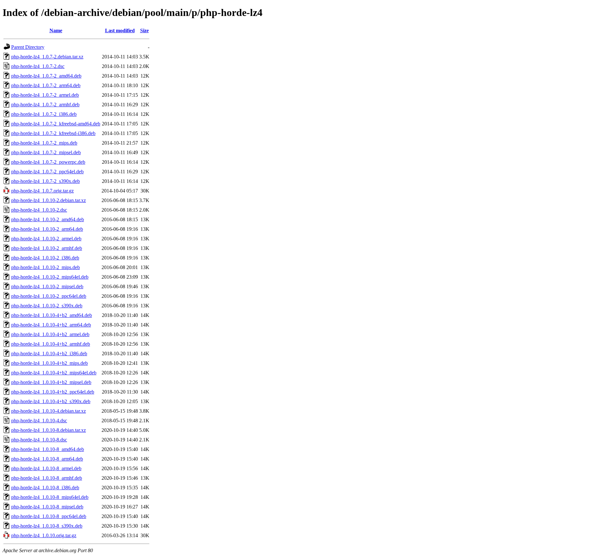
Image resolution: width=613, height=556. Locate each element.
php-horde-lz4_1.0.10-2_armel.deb (46, 238)
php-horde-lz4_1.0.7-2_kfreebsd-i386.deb (53, 133)
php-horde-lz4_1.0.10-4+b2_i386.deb (49, 353)
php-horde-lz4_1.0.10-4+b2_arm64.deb (51, 324)
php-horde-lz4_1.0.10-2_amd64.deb (47, 219)
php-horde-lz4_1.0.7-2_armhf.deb (45, 104)
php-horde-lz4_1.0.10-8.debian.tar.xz (48, 430)
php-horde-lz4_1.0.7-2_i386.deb (44, 114)
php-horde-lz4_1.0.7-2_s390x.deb (45, 181)
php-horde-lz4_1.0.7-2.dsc (37, 66)
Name (55, 30)
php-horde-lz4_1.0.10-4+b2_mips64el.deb (53, 372)
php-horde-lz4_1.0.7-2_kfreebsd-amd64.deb (55, 123)
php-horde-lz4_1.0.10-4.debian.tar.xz (48, 411)
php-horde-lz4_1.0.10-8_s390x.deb (46, 526)
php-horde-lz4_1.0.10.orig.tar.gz (43, 535)
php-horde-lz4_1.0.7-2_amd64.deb (46, 76)
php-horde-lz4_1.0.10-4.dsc (39, 420)
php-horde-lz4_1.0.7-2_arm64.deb (45, 85)
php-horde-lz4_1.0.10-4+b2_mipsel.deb (51, 382)
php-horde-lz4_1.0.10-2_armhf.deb (46, 248)
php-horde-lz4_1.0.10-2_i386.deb (45, 257)
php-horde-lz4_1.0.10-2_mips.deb (45, 267)
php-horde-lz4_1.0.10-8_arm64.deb (47, 459)
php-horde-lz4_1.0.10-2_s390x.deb (46, 305)
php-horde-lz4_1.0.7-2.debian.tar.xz (47, 56)
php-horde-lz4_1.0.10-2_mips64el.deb (49, 277)
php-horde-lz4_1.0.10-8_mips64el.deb (49, 497)
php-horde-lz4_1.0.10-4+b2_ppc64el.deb (52, 391)
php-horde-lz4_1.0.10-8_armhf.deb (46, 478)
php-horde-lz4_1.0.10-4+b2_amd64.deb (51, 315)
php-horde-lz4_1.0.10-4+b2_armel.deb (50, 334)
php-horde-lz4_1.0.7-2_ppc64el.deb (47, 171)
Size (144, 30)
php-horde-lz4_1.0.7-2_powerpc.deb (48, 162)
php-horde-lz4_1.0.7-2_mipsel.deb (46, 152)
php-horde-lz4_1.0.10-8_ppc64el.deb (48, 516)
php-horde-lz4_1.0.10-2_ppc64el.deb (48, 296)
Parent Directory (27, 47)
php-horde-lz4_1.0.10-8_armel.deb (46, 468)
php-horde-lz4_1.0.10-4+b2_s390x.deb (50, 401)
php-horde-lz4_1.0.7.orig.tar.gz (42, 190)
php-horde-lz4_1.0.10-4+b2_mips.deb (49, 363)
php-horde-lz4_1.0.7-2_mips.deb (44, 143)
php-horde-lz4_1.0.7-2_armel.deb (45, 95)
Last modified (120, 30)
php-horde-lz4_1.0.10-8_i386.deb (45, 487)
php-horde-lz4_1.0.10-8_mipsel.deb (47, 506)
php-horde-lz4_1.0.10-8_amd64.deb (47, 449)
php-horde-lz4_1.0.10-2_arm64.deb (47, 229)
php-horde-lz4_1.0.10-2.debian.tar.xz (48, 200)
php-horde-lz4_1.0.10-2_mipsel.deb (47, 286)
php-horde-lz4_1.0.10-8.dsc (39, 439)
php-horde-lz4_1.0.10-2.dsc (39, 210)
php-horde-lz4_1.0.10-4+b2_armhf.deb (50, 344)
